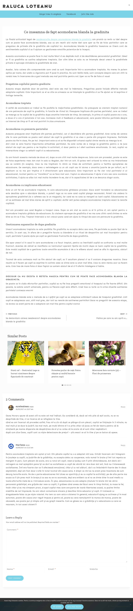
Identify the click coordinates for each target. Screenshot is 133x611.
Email (52, 569)
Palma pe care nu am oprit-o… (111, 316)
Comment (12, 529)
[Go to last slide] (10, 362)
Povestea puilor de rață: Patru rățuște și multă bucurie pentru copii (66, 373)
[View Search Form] (129, 5)
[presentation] (25, 353)
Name (11, 569)
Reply (123, 407)
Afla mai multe (74, 607)
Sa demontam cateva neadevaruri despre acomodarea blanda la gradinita (33, 318)
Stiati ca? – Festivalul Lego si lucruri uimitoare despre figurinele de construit (25, 373)
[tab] (62, 385)
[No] (130, 604)
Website (94, 569)
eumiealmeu (22, 406)
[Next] (122, 362)
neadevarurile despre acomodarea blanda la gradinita (64, 39)
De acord (57, 607)
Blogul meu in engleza (50, 14)
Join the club (87, 14)
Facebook (71, 14)
